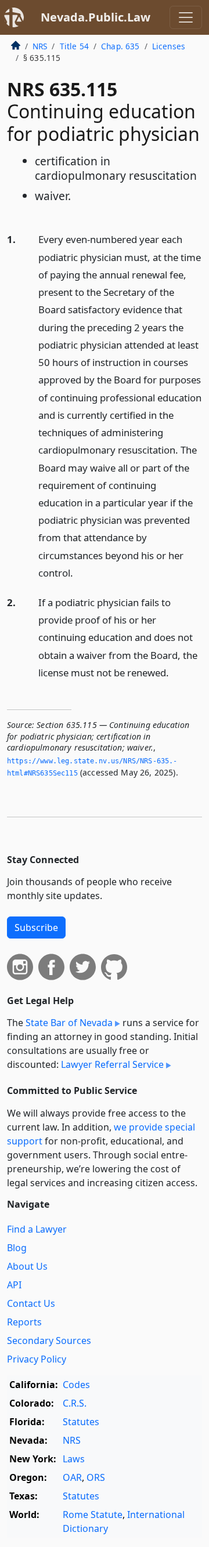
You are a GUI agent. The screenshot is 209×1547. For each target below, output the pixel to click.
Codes (76, 1384)
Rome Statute (92, 1514)
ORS (96, 1477)
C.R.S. (75, 1403)
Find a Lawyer (37, 1229)
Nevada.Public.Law (95, 17)
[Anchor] (79, 572)
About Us (27, 1266)
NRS (40, 46)
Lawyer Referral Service (112, 1064)
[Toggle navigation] (186, 17)
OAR (72, 1477)
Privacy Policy (36, 1359)
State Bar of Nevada (69, 1022)
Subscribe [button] (36, 927)
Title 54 (74, 46)
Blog (17, 1247)
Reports (24, 1322)
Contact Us (31, 1303)
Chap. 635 (120, 46)
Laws (74, 1458)
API (14, 1284)
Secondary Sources (49, 1340)
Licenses (168, 46)
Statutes (81, 1421)
